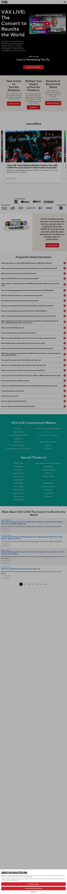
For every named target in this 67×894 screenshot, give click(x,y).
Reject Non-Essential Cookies (33, 888)
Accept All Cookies (33, 884)
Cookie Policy (33, 891)
